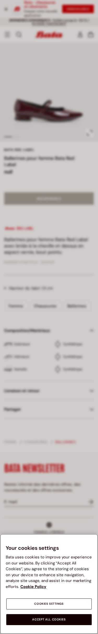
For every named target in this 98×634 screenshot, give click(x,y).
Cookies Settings (49, 604)
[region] (49, 584)
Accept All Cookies (49, 619)
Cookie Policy (33, 586)
